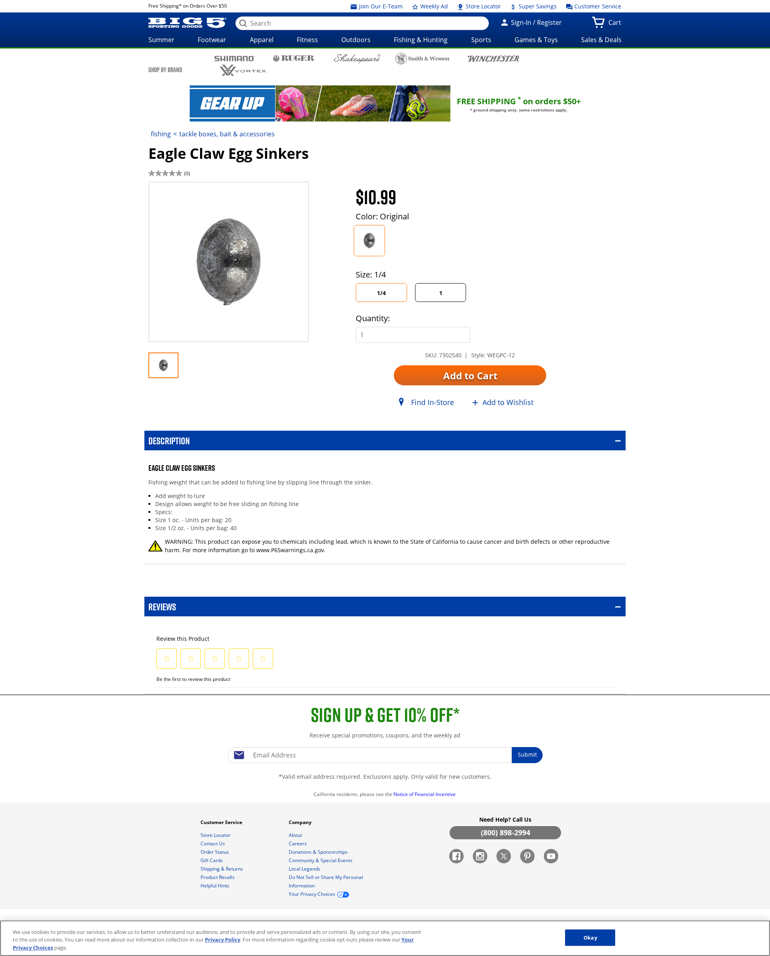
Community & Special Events (321, 860)
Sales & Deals (601, 39)
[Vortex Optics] (242, 71)
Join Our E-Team (380, 6)
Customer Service (597, 6)
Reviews (162, 606)
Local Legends (305, 868)
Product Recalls (218, 877)
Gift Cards (212, 860)
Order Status (215, 852)
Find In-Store (432, 402)
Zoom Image (176, 193)
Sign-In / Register (535, 22)
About (296, 835)
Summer (161, 39)
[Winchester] (493, 58)
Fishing (161, 134)
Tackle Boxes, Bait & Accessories (227, 134)
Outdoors (356, 39)
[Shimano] (235, 58)
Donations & (318, 852)
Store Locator (482, 6)
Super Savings (537, 6)
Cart (616, 25)
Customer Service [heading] (222, 822)
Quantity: (373, 318)
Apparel (262, 39)
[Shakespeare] (357, 59)
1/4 (381, 293)
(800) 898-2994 (505, 832)
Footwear (212, 39)
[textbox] (385, 755)
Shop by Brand (165, 70)
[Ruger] (294, 58)
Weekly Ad (433, 6)
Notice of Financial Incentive (425, 794)
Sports (481, 39)
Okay (590, 937)
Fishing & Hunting (421, 39)
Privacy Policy (222, 940)
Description (169, 440)
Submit (527, 754)
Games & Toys (536, 39)
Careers (298, 843)
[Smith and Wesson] (422, 59)
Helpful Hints (216, 885)
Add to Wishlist (507, 402)
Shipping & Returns (222, 868)
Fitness (307, 39)
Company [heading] (301, 822)
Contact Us (213, 843)
